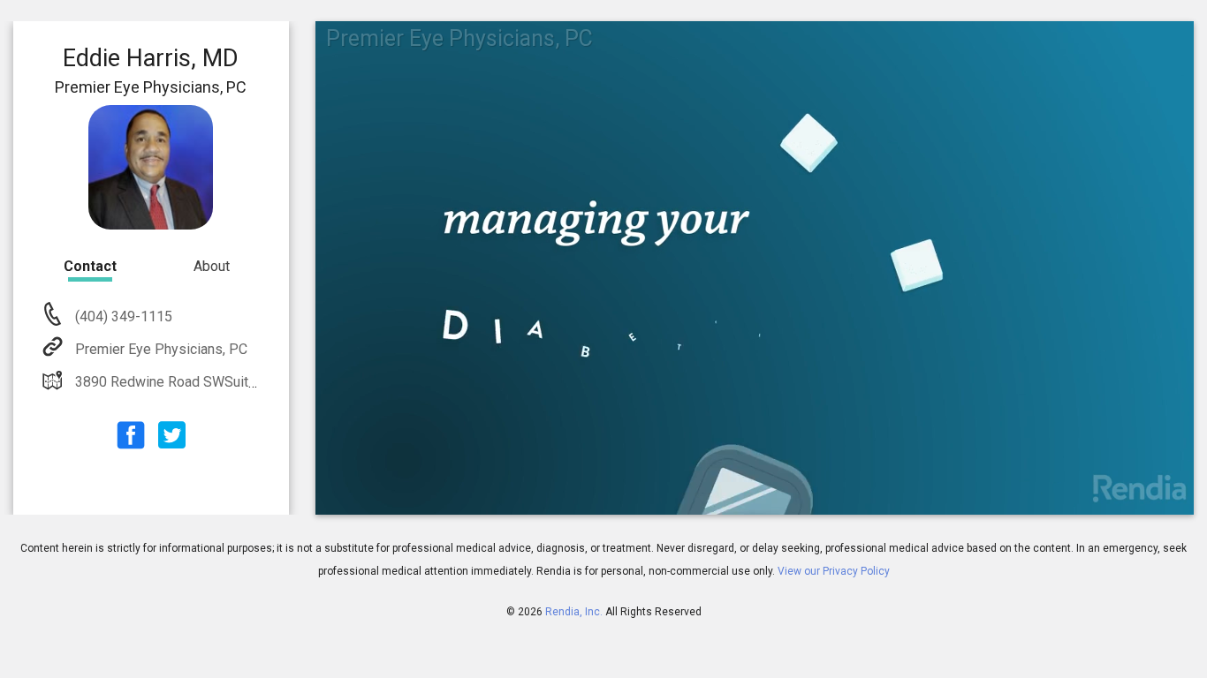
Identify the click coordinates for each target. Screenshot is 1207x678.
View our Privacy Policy (834, 571)
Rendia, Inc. (574, 612)
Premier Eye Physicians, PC (161, 349)
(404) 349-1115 (122, 316)
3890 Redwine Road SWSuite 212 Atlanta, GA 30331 (236, 381)
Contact (90, 266)
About (212, 266)
